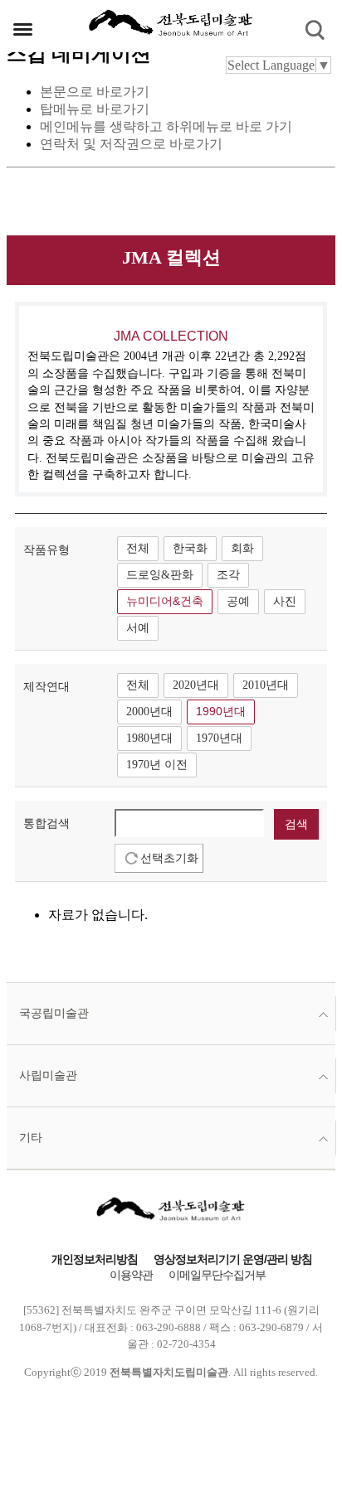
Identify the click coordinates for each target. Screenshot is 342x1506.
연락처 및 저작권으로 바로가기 (131, 144)
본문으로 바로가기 (94, 92)
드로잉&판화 (159, 575)
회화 (242, 548)
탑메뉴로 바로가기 (94, 109)
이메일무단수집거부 (217, 1275)
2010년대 (265, 685)
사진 (284, 601)
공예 (238, 601)
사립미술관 (48, 1075)
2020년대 (196, 685)
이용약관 (131, 1275)
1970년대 (219, 738)
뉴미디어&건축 (164, 601)
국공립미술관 (54, 1013)
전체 (137, 548)
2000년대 (149, 711)
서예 (137, 628)
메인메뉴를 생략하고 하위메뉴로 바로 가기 (166, 126)
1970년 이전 (157, 764)
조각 (228, 575)
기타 (30, 1137)
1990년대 (221, 711)
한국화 (190, 548)
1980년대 (149, 738)
